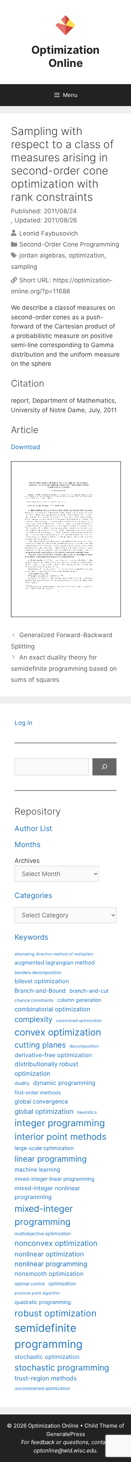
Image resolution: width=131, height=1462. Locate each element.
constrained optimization (79, 1020)
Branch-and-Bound (40, 990)
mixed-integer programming (44, 1215)
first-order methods (38, 1092)
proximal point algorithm (37, 1293)
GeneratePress (65, 1434)
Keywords (31, 937)
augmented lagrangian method (55, 962)
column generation (79, 1000)
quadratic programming (43, 1302)
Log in (23, 722)
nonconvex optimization (56, 1243)
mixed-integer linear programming (54, 1179)
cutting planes (40, 1044)
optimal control (30, 1283)
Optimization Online (65, 56)
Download (25, 447)
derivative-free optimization (53, 1055)
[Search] (104, 767)
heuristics (87, 1112)
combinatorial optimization (52, 1009)
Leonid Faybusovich (48, 233)
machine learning (37, 1169)
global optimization (44, 1111)
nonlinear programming (51, 1264)
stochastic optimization (47, 1356)
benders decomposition (38, 972)
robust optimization (55, 1313)
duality (22, 1083)
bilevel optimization (42, 981)
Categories (33, 895)
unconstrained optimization (42, 1388)
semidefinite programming (49, 1336)
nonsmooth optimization (49, 1273)
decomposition (84, 1046)
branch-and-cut (89, 991)
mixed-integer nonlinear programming (47, 1192)
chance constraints (34, 1000)
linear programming (51, 1159)
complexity (33, 1019)
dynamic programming (64, 1082)
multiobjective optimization (43, 1233)
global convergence (41, 1101)
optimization (86, 255)
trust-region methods (46, 1378)
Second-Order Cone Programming (69, 244)
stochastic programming (62, 1368)
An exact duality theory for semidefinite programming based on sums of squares (64, 668)
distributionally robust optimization (46, 1068)
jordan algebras (42, 255)
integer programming (60, 1122)
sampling (24, 266)
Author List (33, 828)
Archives (27, 860)
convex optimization (58, 1032)
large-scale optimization (44, 1148)
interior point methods (61, 1136)
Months (27, 844)
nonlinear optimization (49, 1254)
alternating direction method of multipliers (54, 953)
